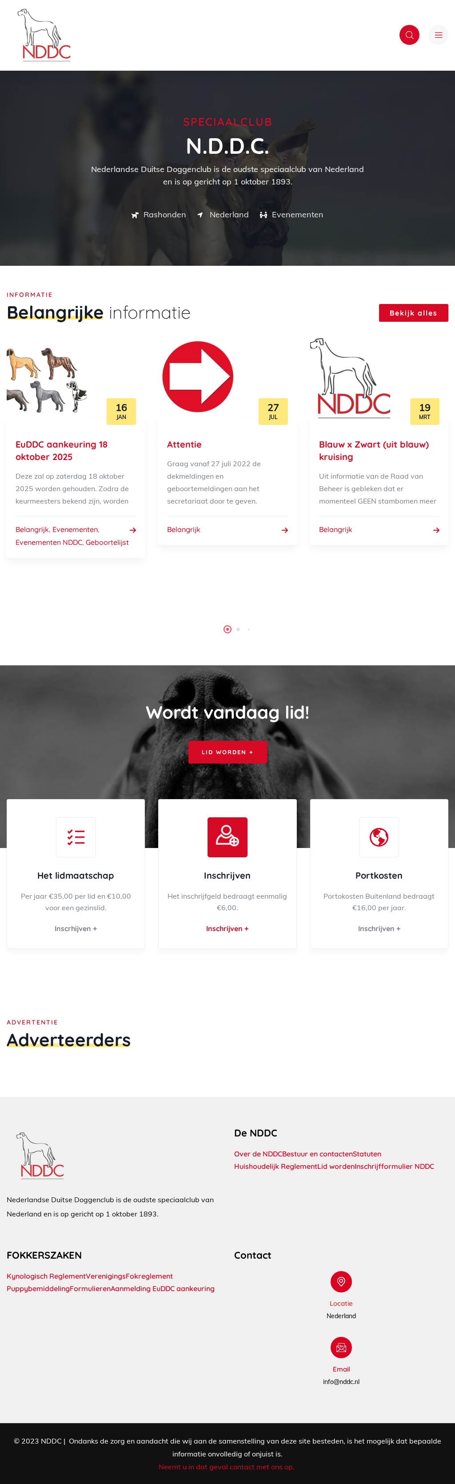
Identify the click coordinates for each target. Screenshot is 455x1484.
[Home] (44, 35)
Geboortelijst (107, 542)
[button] (227, 629)
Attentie (184, 444)
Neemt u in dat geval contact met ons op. (227, 1466)
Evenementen (75, 529)
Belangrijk (32, 529)
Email (341, 1369)
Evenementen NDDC (49, 542)
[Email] (341, 1347)
